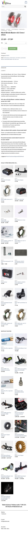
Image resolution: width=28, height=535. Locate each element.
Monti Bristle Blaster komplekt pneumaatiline (6, 456)
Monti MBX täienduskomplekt (5, 220)
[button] (26, 3)
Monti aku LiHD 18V (19, 199)
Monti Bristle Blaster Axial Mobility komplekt (7, 476)
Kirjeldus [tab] (3, 67)
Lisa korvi (12, 48)
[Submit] (25, 6)
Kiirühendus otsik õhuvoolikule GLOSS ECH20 (19, 392)
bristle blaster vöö (13, 57)
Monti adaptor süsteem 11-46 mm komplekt (7, 241)
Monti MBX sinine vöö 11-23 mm (7, 200)
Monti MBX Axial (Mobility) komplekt (5, 369)
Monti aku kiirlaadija (5, 180)
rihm (16, 59)
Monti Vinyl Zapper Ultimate (5, 435)
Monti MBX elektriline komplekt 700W (6, 413)
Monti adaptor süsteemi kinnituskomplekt (20, 282)
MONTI (10, 30)
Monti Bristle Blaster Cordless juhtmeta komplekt (19, 414)
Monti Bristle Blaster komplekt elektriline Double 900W (5, 498)
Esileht (3, 29)
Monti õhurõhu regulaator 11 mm (7, 349)
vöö (18, 59)
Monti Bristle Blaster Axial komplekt (20, 349)
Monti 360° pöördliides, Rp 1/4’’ (21, 303)
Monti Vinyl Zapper (19, 455)
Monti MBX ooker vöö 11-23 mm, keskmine (20, 324)
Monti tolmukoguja (19, 180)
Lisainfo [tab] (3, 70)
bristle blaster (6, 57)
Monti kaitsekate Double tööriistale (6, 303)
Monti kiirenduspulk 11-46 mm (7, 262)
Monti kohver (4, 282)
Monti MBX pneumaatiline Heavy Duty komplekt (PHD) (20, 370)
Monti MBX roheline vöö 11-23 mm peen (6, 324)
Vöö (2, 43)
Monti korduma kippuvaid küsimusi (15, 156)
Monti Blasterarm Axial (20, 220)
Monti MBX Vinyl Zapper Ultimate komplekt (20, 476)
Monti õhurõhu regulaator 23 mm (7, 391)
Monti (19, 57)
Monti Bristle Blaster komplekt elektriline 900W (21, 435)
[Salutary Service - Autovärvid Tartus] (8, 2)
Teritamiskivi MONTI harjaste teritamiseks (19, 262)
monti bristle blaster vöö (9, 59)
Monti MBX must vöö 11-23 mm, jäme (20, 241)
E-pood (8, 29)
